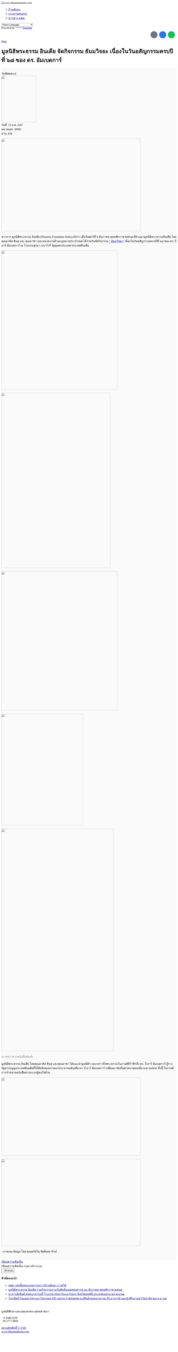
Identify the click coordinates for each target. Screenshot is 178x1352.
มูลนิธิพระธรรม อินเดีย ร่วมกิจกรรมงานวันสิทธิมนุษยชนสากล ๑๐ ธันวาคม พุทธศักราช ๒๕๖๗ (65, 1289)
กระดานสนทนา (17, 13)
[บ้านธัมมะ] (16, 3)
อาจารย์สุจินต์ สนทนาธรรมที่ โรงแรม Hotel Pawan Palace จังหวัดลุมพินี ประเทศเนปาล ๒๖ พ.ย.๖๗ (66, 1294)
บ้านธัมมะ (14, 9)
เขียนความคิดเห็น (12, 1261)
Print (4, 41)
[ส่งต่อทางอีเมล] (154, 34)
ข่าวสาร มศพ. (16, 18)
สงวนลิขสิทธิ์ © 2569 (13, 1327)
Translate (27, 27)
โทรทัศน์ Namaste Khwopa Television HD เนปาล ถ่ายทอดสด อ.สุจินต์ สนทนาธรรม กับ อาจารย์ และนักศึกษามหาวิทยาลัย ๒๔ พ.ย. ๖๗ (87, 1298)
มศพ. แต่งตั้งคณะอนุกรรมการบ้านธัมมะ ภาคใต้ (37, 1285)
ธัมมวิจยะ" (117, 241)
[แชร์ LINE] (171, 34)
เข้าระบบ (8, 1270)
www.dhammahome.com (15, 1331)
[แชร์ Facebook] (162, 34)
